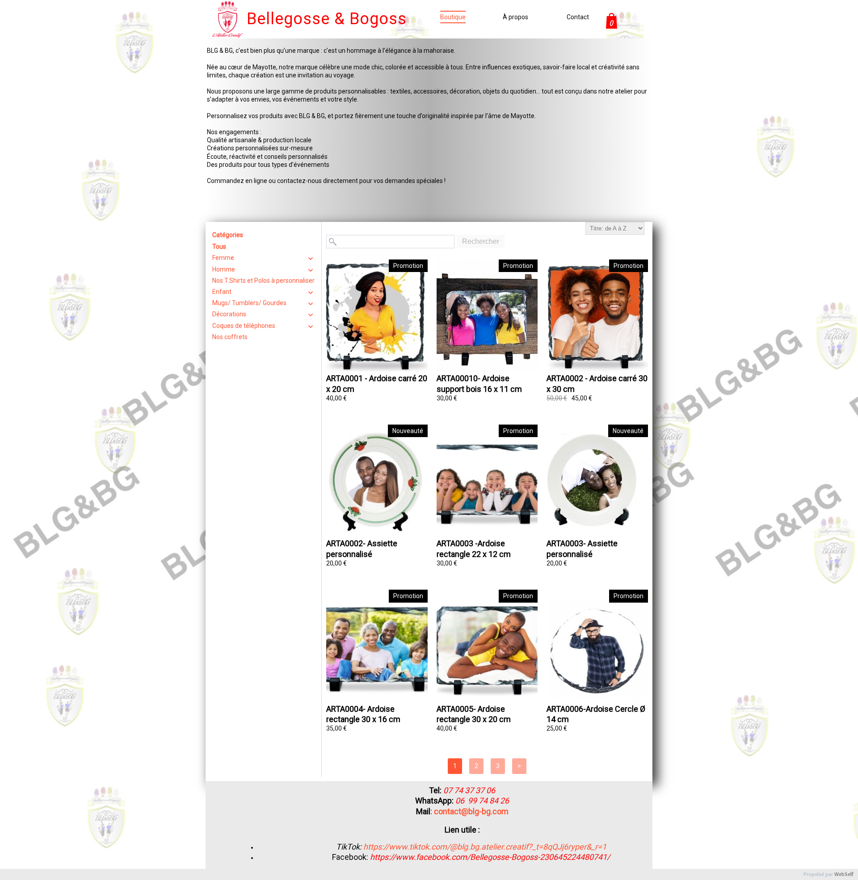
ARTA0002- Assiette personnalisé (361, 548)
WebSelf (844, 874)
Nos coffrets (230, 336)
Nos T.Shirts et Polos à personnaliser (263, 280)
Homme (223, 269)
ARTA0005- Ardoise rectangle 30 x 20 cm (474, 714)
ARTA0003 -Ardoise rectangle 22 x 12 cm (474, 548)
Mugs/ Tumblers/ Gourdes (249, 302)
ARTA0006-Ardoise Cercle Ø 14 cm (596, 714)
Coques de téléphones (243, 325)
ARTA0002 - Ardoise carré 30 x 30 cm (597, 383)
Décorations (229, 314)
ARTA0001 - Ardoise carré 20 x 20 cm (376, 383)
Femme (223, 257)
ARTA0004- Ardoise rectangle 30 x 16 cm (363, 714)
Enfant (221, 291)
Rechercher (480, 241)
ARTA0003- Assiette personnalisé (582, 548)
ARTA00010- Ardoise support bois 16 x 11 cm (479, 383)
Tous (219, 246)
